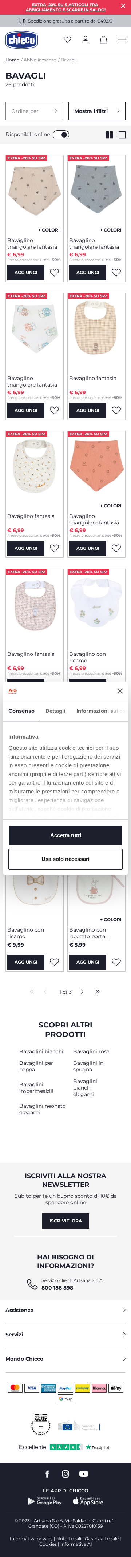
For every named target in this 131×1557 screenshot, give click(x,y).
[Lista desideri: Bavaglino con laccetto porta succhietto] (116, 962)
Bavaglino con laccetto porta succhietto (87, 933)
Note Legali (68, 1538)
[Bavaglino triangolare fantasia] (34, 193)
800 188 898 (57, 1287)
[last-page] (95, 992)
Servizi (14, 1334)
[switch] (61, 134)
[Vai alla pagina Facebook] (47, 1474)
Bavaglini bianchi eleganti (85, 1088)
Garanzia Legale (102, 1538)
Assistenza (19, 1310)
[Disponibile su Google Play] (45, 1501)
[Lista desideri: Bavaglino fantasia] (116, 410)
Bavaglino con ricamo (87, 657)
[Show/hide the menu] (122, 40)
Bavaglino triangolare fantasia (32, 243)
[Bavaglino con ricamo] (96, 607)
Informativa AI (76, 1544)
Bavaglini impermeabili (36, 1087)
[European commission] (79, 1424)
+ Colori (49, 230)
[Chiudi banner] (120, 691)
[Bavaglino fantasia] (96, 331)
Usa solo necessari (65, 859)
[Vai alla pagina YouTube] (83, 1474)
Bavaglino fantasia (92, 378)
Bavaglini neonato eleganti (42, 1109)
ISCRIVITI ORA (65, 1220)
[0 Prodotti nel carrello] (103, 41)
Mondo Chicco (24, 1359)
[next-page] (80, 992)
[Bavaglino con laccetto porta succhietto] (96, 883)
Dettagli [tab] (55, 711)
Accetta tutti (65, 835)
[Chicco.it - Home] (21, 40)
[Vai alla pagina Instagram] (65, 1474)
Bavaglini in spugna (88, 1066)
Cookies (48, 1544)
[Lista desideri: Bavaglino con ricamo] (54, 962)
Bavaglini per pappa (36, 1066)
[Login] (85, 40)
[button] (34, 111)
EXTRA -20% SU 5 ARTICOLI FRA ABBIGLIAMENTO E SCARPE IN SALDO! (66, 7)
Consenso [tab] (21, 711)
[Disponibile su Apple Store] (88, 1501)
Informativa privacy (31, 1538)
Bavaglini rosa (91, 1051)
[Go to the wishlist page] (67, 40)
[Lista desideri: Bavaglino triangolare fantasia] (54, 272)
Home (12, 59)
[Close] (123, 5)
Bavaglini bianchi (41, 1051)
